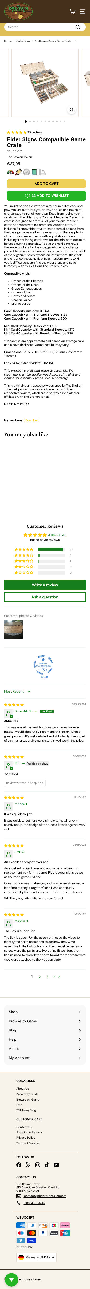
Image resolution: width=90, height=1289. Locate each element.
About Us (22, 1089)
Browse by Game (27, 1099)
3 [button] (47, 977)
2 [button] (40, 977)
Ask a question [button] (45, 596)
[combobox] (45, 27)
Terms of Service (27, 1143)
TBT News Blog (26, 1110)
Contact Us (24, 1127)
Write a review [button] (45, 584)
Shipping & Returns (29, 1132)
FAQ (19, 1105)
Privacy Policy (25, 1138)
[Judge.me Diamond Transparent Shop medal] (43, 665)
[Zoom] (71, 109)
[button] (17, 132)
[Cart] (72, 11)
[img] (14, 705)
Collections (23, 41)
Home (8, 41)
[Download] (32, 420)
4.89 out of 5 (57, 535)
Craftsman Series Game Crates (54, 41)
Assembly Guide (27, 1094)
